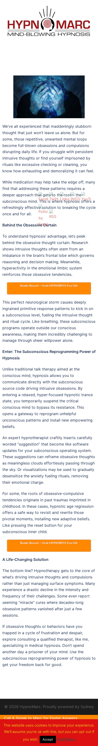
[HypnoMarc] (49, 21)
